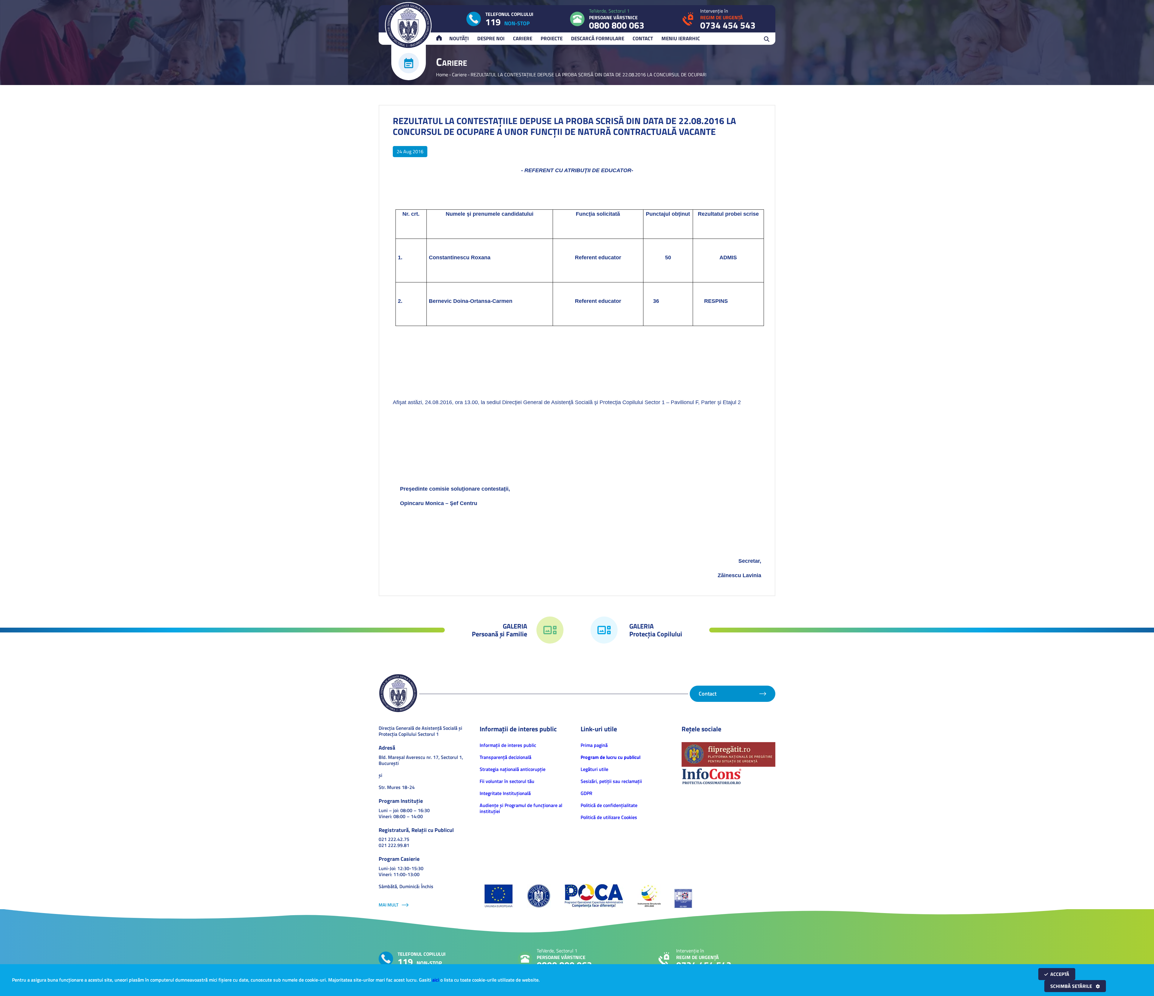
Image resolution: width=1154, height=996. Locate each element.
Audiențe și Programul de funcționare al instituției (521, 808)
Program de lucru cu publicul (610, 757)
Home (442, 75)
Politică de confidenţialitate (609, 805)
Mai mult (388, 904)
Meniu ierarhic (680, 38)
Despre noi (491, 38)
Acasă (441, 38)
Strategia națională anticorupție (512, 769)
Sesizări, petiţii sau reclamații (611, 781)
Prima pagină (594, 745)
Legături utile (594, 769)
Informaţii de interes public (508, 745)
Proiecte (552, 38)
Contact (643, 38)
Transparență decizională (505, 757)
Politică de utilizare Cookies (609, 817)
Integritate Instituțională (505, 793)
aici (435, 979)
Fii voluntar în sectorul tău (507, 781)
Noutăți (459, 38)
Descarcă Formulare (597, 38)
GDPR (586, 793)
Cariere (522, 38)
